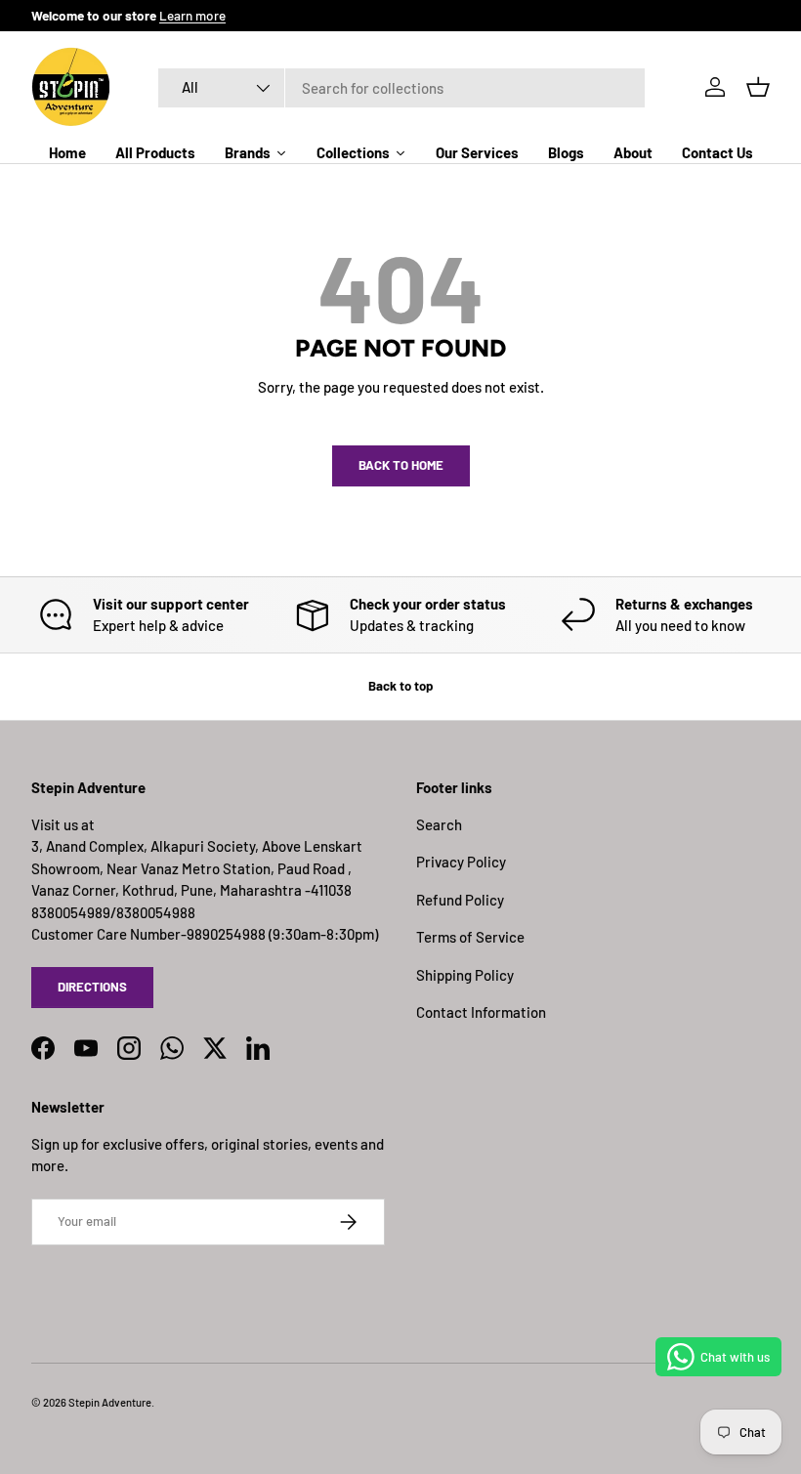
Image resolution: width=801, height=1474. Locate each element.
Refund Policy (460, 899)
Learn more (192, 15)
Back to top (400, 686)
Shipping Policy (465, 975)
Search (439, 824)
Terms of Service (470, 937)
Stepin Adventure (109, 1402)
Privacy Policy (461, 861)
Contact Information (481, 1012)
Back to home (400, 465)
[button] (758, 86)
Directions (92, 986)
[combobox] (401, 87)
